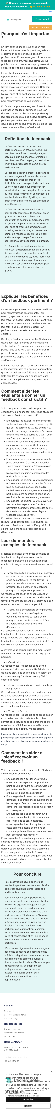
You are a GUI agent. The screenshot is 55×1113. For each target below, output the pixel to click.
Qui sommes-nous (12, 1029)
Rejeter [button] (28, 1105)
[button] (50, 11)
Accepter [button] (28, 1099)
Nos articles (9, 1036)
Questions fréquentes (14, 1032)
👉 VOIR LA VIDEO (40, 6)
